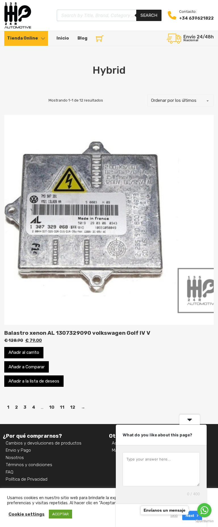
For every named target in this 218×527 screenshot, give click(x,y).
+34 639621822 (196, 18)
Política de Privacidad (26, 479)
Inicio (62, 38)
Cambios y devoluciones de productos (43, 443)
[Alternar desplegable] (43, 38)
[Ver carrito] (100, 38)
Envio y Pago (18, 450)
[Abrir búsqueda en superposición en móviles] (109, 15)
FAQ (9, 472)
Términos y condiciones (29, 464)
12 (72, 407)
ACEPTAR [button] (60, 514)
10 (51, 407)
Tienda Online (22, 38)
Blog (82, 38)
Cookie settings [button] (27, 514)
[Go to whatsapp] (204, 510)
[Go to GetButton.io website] (204, 521)
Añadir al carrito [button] (24, 352)
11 (62, 407)
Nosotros (15, 457)
